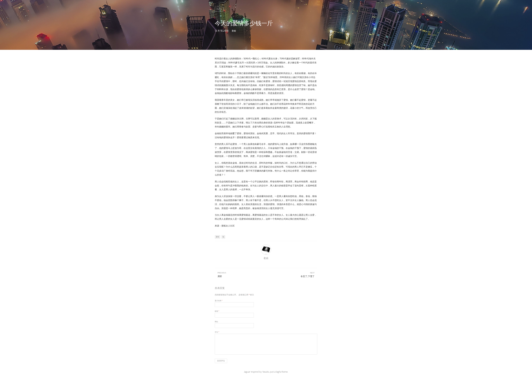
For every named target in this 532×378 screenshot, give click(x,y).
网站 (216, 322)
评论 (217, 332)
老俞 (234, 31)
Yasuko (265, 372)
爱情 (217, 237)
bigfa (278, 372)
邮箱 (217, 311)
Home (219, 9)
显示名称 (218, 301)
